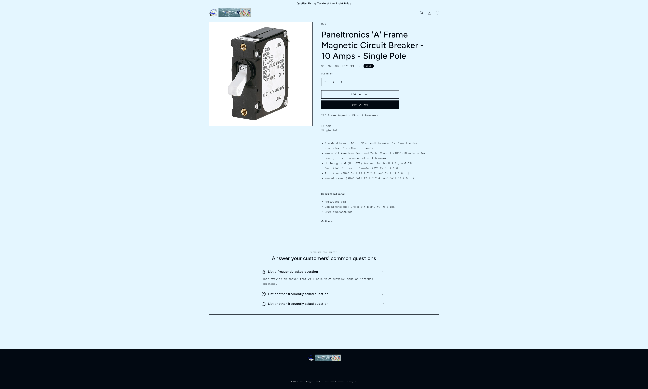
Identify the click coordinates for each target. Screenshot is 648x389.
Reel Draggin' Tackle (311, 382)
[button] (422, 13)
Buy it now (360, 104)
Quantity (327, 73)
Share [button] (329, 221)
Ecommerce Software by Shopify (340, 382)
